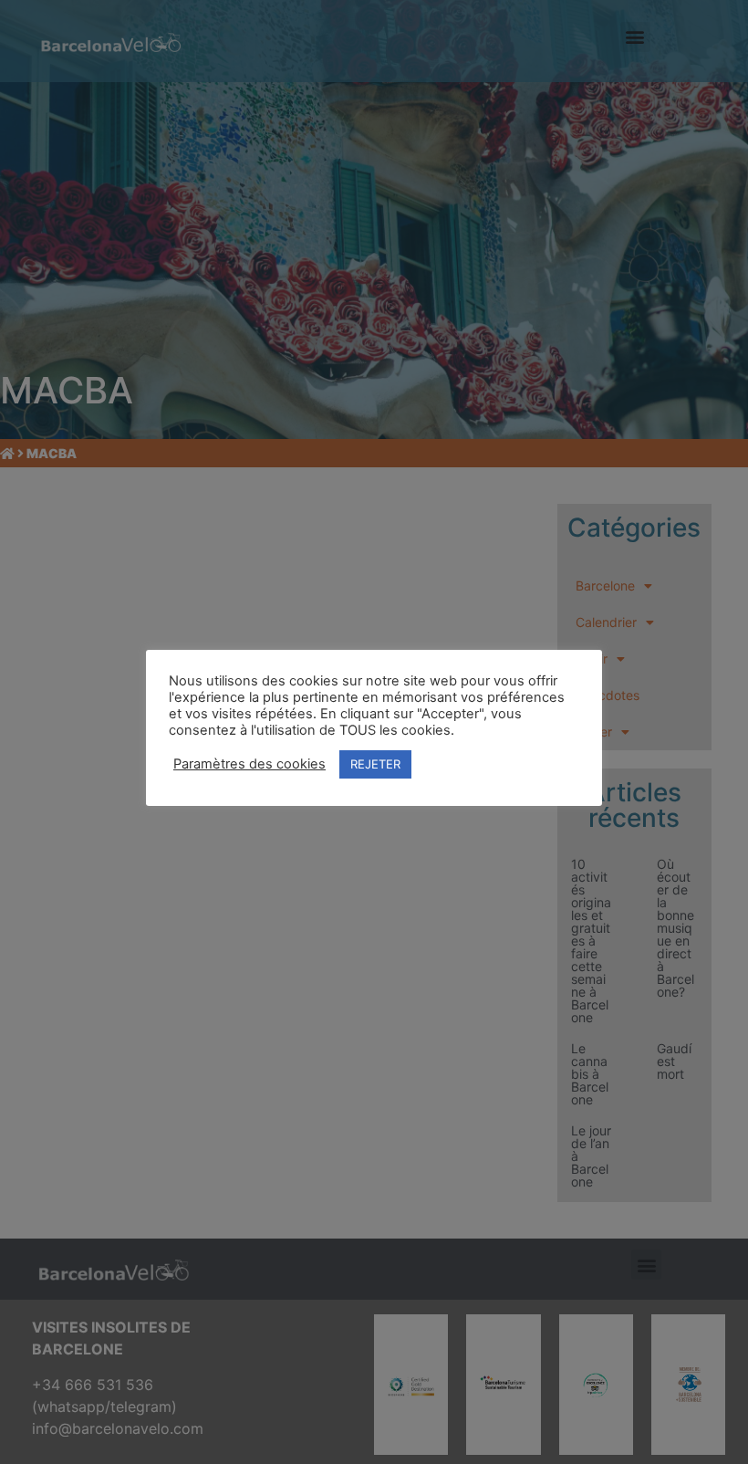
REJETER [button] (375, 764)
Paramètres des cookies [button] (249, 764)
